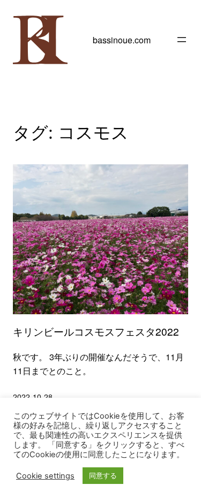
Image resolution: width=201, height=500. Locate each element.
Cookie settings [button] (45, 476)
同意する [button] (103, 475)
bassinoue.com (122, 39)
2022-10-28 (33, 396)
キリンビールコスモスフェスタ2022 (96, 331)
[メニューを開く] (181, 39)
